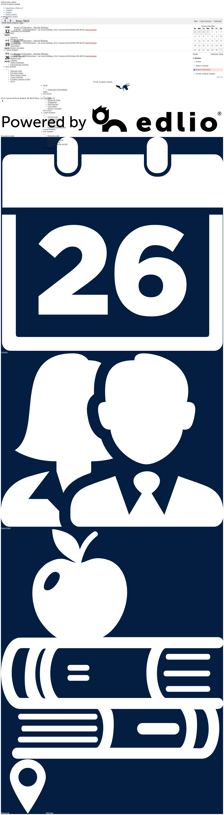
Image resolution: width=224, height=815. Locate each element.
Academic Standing (17, 56)
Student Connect (12, 16)
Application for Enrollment (20, 31)
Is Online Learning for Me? (20, 79)
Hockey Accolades (17, 48)
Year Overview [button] (206, 21)
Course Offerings (16, 77)
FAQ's (12, 81)
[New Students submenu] (6, 69)
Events (198, 62)
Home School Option (18, 75)
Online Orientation (17, 63)
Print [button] (196, 21)
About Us (14, 37)
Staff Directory (15, 44)
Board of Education (203, 70)
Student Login (15, 58)
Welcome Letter (16, 71)
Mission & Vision (16, 39)
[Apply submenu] (6, 29)
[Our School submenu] (44, 96)
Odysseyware (15, 54)
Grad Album (14, 46)
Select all (220, 77)
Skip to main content (8, 2)
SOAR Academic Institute (205, 74)
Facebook (2, 101)
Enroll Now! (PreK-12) (14, 8)
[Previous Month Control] (5, 20)
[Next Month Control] (10, 20)
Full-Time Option (16, 73)
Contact (8, 12)
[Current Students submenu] (6, 52)
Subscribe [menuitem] (218, 21)
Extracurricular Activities (19, 65)
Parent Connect (11, 14)
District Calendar (202, 66)
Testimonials (14, 42)
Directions (49, 813)
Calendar (9, 10)
